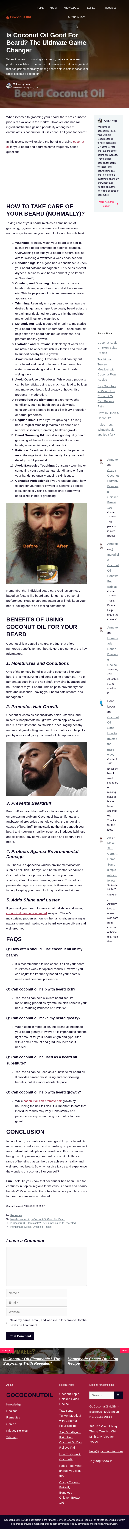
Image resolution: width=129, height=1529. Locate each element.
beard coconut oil (20, 1219)
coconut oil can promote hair (43, 1101)
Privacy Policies (17, 1430)
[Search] (118, 1396)
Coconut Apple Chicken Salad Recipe (108, 347)
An (109, 837)
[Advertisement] (46, 181)
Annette (112, 459)
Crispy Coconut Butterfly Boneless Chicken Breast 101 (69, 1492)
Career (11, 1424)
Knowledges (71, 8)
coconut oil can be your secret (26, 913)
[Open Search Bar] (77, 26)
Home (40, 8)
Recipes (90, 8)
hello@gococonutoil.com (106, 1451)
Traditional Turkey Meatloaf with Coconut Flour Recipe (107, 369)
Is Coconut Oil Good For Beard (48, 1219)
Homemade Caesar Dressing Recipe (31, 1226)
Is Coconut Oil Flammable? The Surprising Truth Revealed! (43, 1223)
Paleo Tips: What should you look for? (106, 429)
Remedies (110, 8)
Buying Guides (76, 17)
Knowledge (14, 1404)
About (53, 8)
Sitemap (11, 1437)
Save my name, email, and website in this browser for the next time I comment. (48, 1322)
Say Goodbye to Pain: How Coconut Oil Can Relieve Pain (107, 396)
